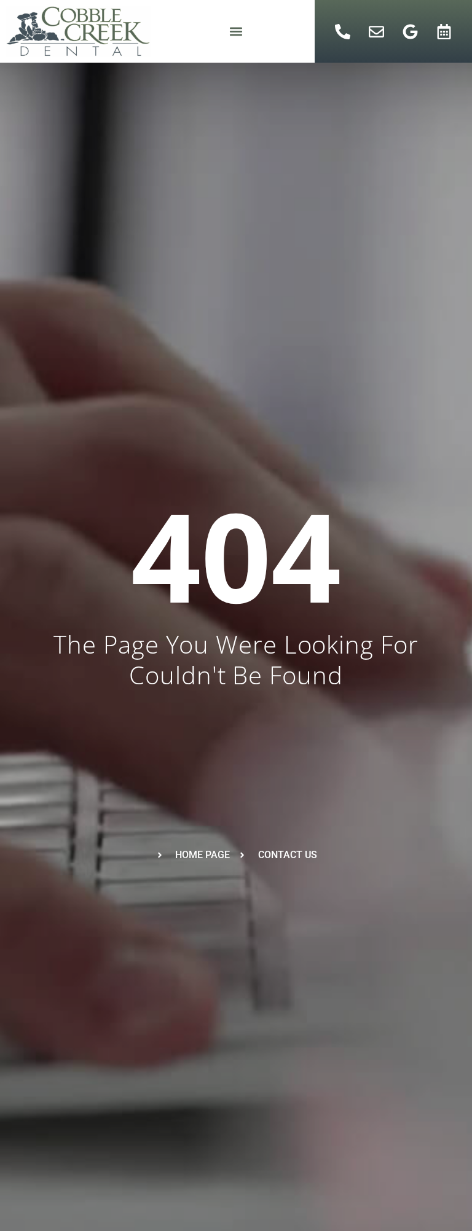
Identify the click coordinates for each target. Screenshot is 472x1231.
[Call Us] (342, 31)
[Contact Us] (376, 31)
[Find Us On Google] (410, 31)
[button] (236, 31)
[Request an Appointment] (443, 31)
